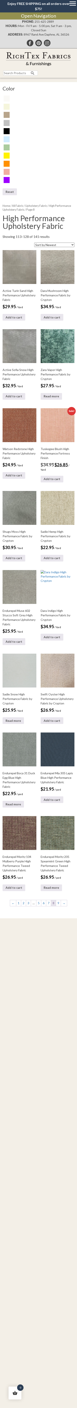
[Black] (7, 131)
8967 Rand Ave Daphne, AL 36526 (46, 34)
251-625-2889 (44, 21)
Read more (51, 396)
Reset (10, 192)
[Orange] (7, 163)
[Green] (7, 147)
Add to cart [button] (14, 317)
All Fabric (17, 205)
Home (6, 205)
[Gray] (7, 123)
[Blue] (7, 139)
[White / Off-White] (7, 98)
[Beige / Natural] (7, 106)
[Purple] (7, 180)
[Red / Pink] (7, 171)
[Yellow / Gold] (7, 155)
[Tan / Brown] (7, 114)
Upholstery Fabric (36, 205)
